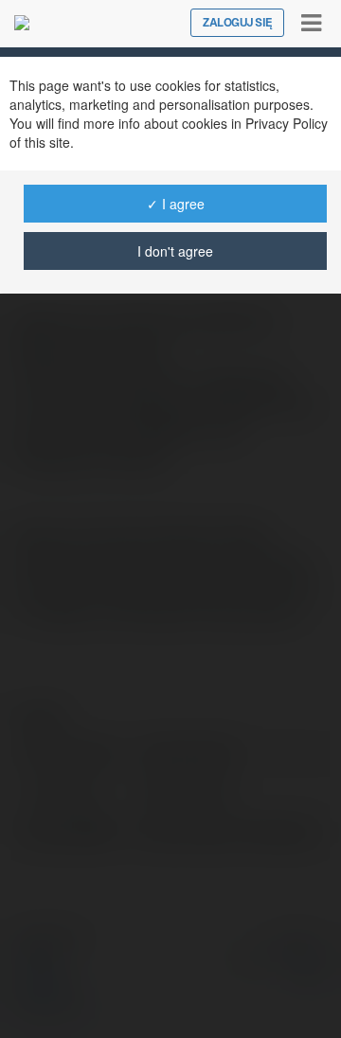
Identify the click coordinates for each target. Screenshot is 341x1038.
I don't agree (175, 251)
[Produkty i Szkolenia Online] (21, 22)
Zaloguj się (237, 22)
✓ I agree (176, 203)
